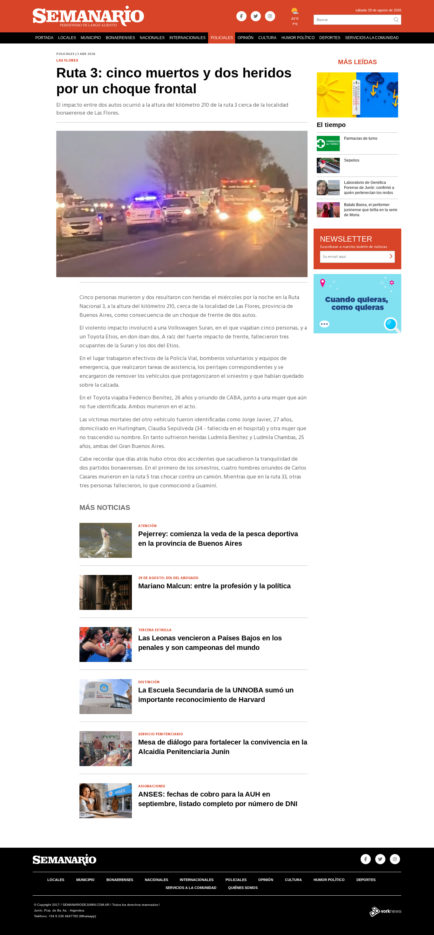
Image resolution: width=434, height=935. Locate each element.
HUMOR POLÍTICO (298, 38)
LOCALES (67, 38)
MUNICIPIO (91, 38)
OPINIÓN (246, 38)
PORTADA (44, 38)
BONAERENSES (120, 38)
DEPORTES (329, 38)
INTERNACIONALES (187, 38)
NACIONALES (152, 38)
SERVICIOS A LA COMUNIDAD (372, 38)
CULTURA (267, 38)
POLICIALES (222, 38)
